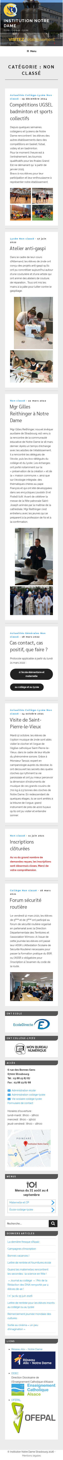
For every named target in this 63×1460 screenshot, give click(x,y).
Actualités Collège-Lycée (28, 95)
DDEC (14, 1373)
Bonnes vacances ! (18, 1255)
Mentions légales (31, 1455)
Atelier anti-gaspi (28, 248)
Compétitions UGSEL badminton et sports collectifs (31, 111)
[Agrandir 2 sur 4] (48, 192)
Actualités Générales (24, 633)
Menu (33, 51)
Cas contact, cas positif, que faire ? (29, 645)
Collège (15, 890)
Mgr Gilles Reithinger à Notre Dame (29, 413)
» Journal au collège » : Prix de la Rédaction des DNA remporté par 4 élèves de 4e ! (28, 1285)
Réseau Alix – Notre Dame (26, 1349)
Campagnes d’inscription (22, 1248)
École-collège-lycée (21, 1209)
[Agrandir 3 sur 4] (26, 209)
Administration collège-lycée (28, 1094)
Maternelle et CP (19, 1202)
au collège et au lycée (27, 687)
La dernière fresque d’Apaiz (23, 1241)
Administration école (24, 1090)
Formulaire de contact (20, 1103)
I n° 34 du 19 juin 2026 (20, 1295)
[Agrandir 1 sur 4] (26, 192)
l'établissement (32, 39)
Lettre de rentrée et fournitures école (29, 1262)
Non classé (26, 238)
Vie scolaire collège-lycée (27, 1098)
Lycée (14, 238)
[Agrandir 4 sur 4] (48, 209)
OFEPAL (16, 1400)
